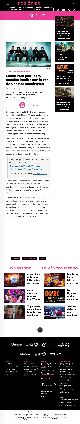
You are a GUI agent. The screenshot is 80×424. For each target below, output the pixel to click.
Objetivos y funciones (12, 366)
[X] (11, 88)
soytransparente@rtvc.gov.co (67, 405)
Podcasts (47, 7)
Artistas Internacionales (19, 71)
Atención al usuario (29, 363)
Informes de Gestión (11, 371)
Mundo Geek (29, 7)
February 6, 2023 (40, 174)
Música (20, 7)
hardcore (59, 51)
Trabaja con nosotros (29, 365)
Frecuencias (37, 9)
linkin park (15, 258)
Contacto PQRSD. (67, 377)
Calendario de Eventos (17, 9)
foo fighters (60, 25)
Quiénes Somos (10, 363)
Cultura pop (49, 285)
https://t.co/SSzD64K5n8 (19, 166)
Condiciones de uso (46, 394)
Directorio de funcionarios (31, 372)
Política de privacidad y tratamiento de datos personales (47, 392)
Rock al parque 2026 (11, 285)
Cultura (38, 7)
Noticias (12, 7)
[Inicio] (29, 2)
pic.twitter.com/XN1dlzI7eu (30, 169)
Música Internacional (30, 258)
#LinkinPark (14, 169)
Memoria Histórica (51, 317)
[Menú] (8, 3)
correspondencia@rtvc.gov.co (67, 374)
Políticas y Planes (10, 369)
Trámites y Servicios (29, 371)
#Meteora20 (35, 166)
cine (7, 301)
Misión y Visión (10, 365)
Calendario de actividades (31, 366)
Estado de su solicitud (30, 374)
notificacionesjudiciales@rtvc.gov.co (68, 399)
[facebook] (7, 88)
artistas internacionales (64, 96)
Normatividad (9, 368)
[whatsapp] (15, 88)
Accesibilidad (45, 396)
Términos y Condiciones (30, 376)
